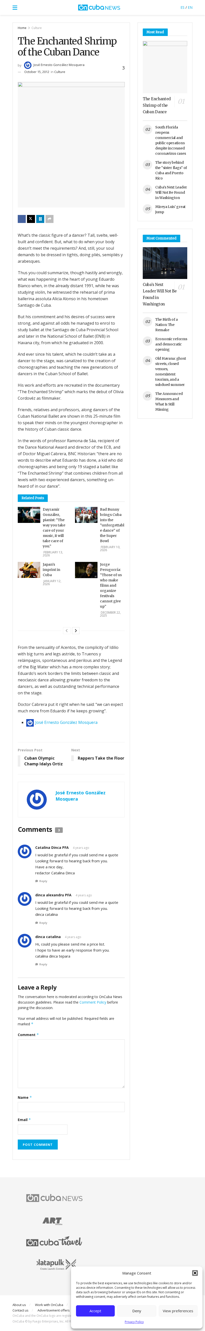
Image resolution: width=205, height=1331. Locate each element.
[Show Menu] (14, 7)
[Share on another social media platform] (50, 219)
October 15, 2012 (36, 71)
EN (190, 7)
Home (22, 28)
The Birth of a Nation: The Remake (166, 324)
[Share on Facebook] (22, 219)
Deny (136, 1310)
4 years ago (81, 848)
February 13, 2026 (53, 553)
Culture (37, 28)
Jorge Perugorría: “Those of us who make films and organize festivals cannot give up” (111, 585)
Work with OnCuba (49, 1305)
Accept (95, 1310)
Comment (28, 1034)
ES (182, 7)
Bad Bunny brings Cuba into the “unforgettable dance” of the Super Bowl (112, 525)
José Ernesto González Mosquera (59, 64)
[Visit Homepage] (99, 7)
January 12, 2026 (52, 582)
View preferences (178, 1310)
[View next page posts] (76, 630)
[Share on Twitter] (31, 219)
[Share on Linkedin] (40, 219)
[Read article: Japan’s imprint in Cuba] (29, 570)
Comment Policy (93, 1002)
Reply (43, 881)
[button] (195, 1273)
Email (24, 1119)
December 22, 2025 (110, 614)
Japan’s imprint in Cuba (51, 569)
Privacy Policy (134, 1322)
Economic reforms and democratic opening (171, 344)
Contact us (20, 1310)
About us (19, 1305)
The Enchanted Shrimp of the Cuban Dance (157, 105)
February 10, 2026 (110, 548)
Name (25, 1097)
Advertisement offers (54, 1310)
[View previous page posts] (66, 630)
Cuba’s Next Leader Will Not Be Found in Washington (171, 192)
